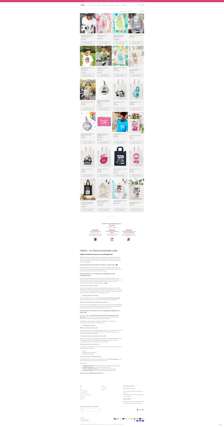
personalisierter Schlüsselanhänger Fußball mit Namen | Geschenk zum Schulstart (103, 101)
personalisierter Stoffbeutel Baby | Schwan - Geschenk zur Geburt (103, 201)
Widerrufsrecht (94, 424)
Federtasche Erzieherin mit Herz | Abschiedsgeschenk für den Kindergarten (102, 135)
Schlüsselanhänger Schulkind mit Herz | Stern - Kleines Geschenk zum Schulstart (87, 135)
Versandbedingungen (84, 390)
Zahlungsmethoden (83, 392)
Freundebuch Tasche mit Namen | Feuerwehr (87, 170)
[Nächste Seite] (115, 216)
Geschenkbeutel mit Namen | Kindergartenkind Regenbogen (118, 36)
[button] (93, 5)
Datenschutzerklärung (101, 424)
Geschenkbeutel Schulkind (101, 35)
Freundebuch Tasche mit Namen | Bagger (119, 103)
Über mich (82, 398)
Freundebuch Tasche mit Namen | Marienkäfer (103, 170)
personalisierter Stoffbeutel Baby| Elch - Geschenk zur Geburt (120, 201)
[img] (112, 225)
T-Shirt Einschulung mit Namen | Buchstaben (102, 68)
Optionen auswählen (87, 42)
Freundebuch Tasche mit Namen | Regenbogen (135, 170)
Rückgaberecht (83, 396)
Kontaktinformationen (119, 424)
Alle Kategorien (104, 388)
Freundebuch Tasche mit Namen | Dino (120, 169)
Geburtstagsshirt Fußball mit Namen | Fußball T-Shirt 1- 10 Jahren (87, 36)
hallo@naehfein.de (114, 359)
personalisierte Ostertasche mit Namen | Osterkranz (87, 103)
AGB (106, 424)
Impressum (103, 386)
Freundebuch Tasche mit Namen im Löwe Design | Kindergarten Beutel (87, 203)
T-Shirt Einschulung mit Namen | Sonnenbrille (119, 134)
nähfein (83, 424)
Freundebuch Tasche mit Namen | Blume (135, 136)
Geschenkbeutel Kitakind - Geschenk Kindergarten (119, 68)
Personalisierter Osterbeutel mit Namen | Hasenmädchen (135, 70)
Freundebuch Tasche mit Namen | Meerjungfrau (135, 103)
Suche (102, 390)
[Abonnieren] (99, 409)
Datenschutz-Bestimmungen (85, 394)
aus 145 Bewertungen (112, 227)
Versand (109, 424)
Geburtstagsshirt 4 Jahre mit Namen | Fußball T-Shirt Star (87, 68)
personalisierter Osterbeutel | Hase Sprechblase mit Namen (135, 203)
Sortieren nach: (123, 11)
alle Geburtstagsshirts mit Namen (90, 295)
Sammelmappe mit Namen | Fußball (136, 35)
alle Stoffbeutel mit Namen (89, 325)
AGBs (81, 388)
